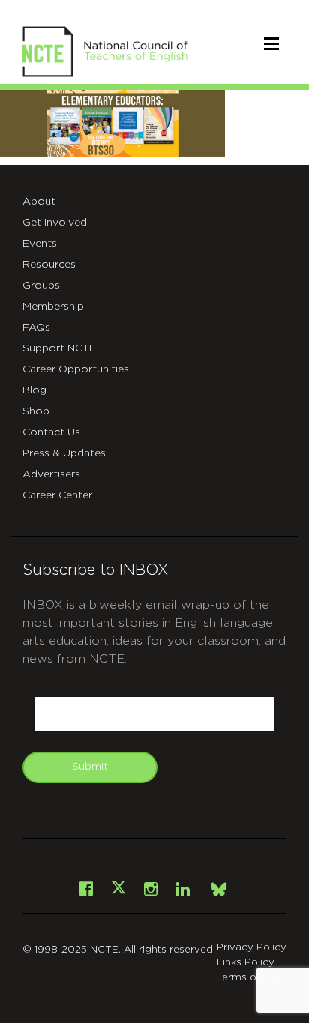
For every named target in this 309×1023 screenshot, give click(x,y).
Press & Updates (64, 453)
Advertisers (51, 474)
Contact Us (51, 432)
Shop (36, 411)
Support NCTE (59, 348)
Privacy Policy (251, 948)
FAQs (36, 327)
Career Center (57, 495)
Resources (49, 264)
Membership (53, 306)
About (39, 201)
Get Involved (54, 222)
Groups (41, 285)
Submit (90, 766)
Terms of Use (249, 978)
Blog (34, 390)
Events (39, 243)
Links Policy (245, 963)
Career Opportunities (75, 369)
